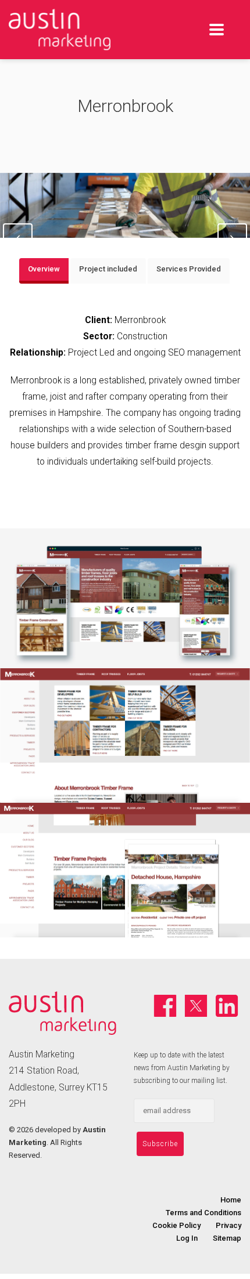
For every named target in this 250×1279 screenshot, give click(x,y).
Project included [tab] (108, 269)
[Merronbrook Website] (125, 598)
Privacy (228, 1225)
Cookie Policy (176, 1225)
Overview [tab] (44, 269)
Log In (187, 1238)
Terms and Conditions (203, 1212)
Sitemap (227, 1238)
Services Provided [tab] (188, 269)
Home (230, 1199)
